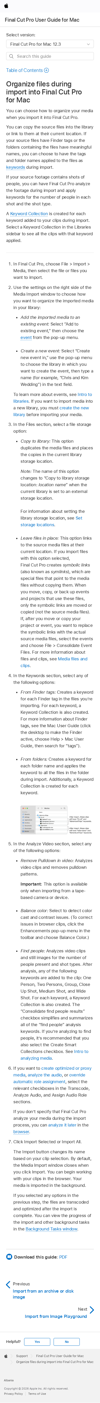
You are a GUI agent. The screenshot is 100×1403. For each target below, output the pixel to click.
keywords (15, 167)
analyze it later (62, 1125)
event (26, 337)
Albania (9, 1380)
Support (22, 1356)
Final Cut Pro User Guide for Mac (42, 20)
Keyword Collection (29, 213)
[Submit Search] (11, 56)
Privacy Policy (13, 1394)
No (67, 1342)
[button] (27, 70)
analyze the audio (45, 1074)
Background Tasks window (51, 1228)
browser (21, 1131)
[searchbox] (50, 56)
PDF (63, 1257)
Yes (37, 1342)
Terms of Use (37, 1394)
